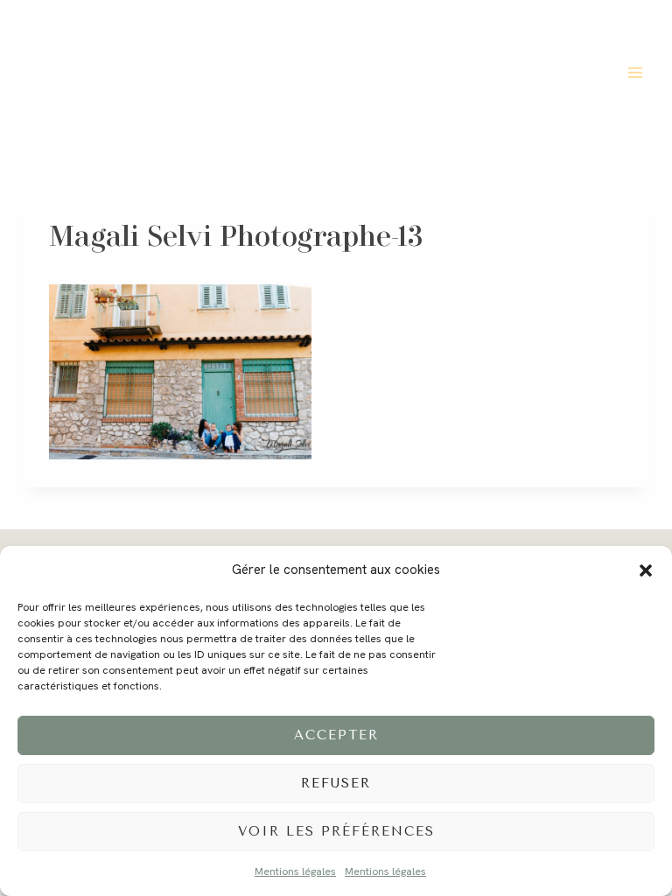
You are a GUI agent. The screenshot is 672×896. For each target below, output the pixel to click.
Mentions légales (295, 871)
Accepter (336, 735)
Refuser (336, 783)
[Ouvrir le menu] (635, 72)
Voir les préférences (336, 831)
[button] (645, 570)
